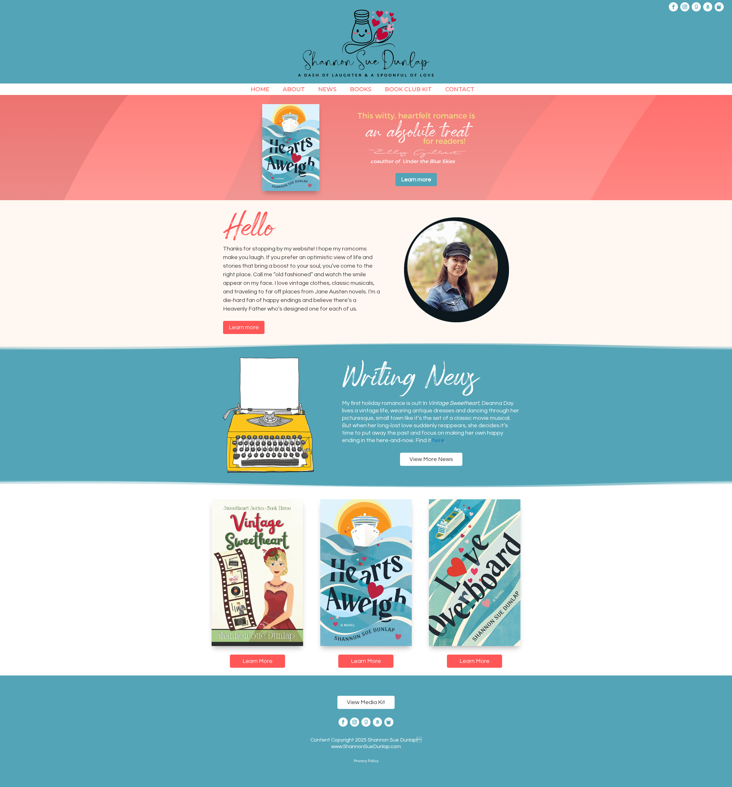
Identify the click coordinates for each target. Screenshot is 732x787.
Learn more (416, 179)
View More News (431, 459)
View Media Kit (366, 702)
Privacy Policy (366, 761)
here (438, 440)
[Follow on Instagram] (684, 6)
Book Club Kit (408, 90)
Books (360, 90)
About (294, 90)
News (327, 90)
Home (260, 90)
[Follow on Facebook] (673, 6)
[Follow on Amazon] (707, 6)
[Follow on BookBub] (719, 6)
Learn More (257, 661)
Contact (459, 90)
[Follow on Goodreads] (696, 6)
